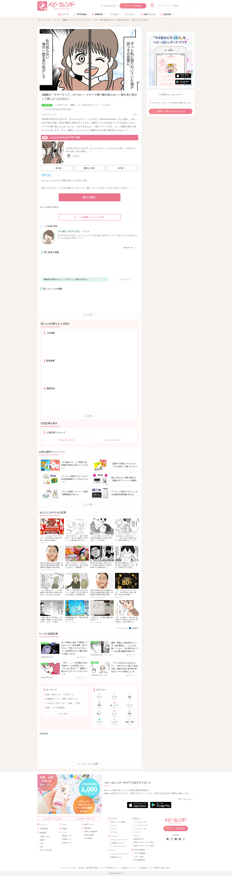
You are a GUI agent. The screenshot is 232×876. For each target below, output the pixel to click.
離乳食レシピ (67, 836)
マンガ (56, 20)
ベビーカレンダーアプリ (119, 854)
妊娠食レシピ (67, 839)
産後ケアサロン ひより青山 (143, 842)
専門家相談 (82, 14)
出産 (78, 703)
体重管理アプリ (116, 857)
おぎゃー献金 (139, 857)
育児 (41, 847)
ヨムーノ (137, 836)
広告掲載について (145, 868)
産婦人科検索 (89, 835)
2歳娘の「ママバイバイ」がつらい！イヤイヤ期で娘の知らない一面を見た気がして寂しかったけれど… (106, 20)
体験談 (64, 829)
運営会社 (82, 868)
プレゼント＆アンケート (119, 840)
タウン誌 (113, 832)
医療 (48, 707)
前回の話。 (47, 175)
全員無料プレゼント (117, 843)
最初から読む (89, 168)
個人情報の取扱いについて (95, 868)
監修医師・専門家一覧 (86, 819)
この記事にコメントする (92, 217)
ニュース (65, 14)
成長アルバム (149, 14)
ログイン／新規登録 (132, 6)
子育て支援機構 (139, 853)
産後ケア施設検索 (90, 832)
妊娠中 (42, 840)
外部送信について (112, 868)
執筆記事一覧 (128, 248)
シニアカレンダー (140, 829)
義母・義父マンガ (70, 699)
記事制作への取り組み (54, 819)
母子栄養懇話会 (139, 860)
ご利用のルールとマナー (170, 94)
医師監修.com (139, 839)
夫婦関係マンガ (52, 699)
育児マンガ (62, 105)
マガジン (113, 829)
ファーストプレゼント (118, 846)
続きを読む (89, 197)
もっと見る (88, 314)
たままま (107, 105)
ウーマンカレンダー (141, 825)
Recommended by (122, 628)
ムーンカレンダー (140, 822)
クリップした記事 (89, 764)
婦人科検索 (88, 838)
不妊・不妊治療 (45, 850)
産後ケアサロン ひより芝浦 (143, 846)
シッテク (137, 832)
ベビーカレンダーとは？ (68, 868)
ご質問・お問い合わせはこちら (170, 111)
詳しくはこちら (185, 799)
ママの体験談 (59, 707)
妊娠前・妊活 (45, 836)
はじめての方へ (110, 6)
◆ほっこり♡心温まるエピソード (85, 105)
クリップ (126, 279)
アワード (113, 825)
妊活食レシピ (67, 843)
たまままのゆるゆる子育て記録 (57, 109)
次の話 (120, 168)
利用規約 (156, 868)
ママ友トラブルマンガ (55, 703)
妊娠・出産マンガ (53, 694)
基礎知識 (98, 14)
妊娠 (70, 703)
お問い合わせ (165, 868)
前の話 (58, 168)
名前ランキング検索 (117, 822)
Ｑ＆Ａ (116, 14)
